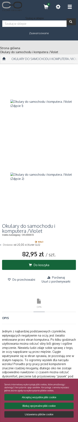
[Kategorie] (69, 7)
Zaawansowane (39, 33)
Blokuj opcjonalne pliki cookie (39, 405)
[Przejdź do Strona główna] (3, 59)
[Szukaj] (71, 21)
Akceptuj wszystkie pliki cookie (39, 397)
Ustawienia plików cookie (39, 414)
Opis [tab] (39, 307)
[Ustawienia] (58, 7)
